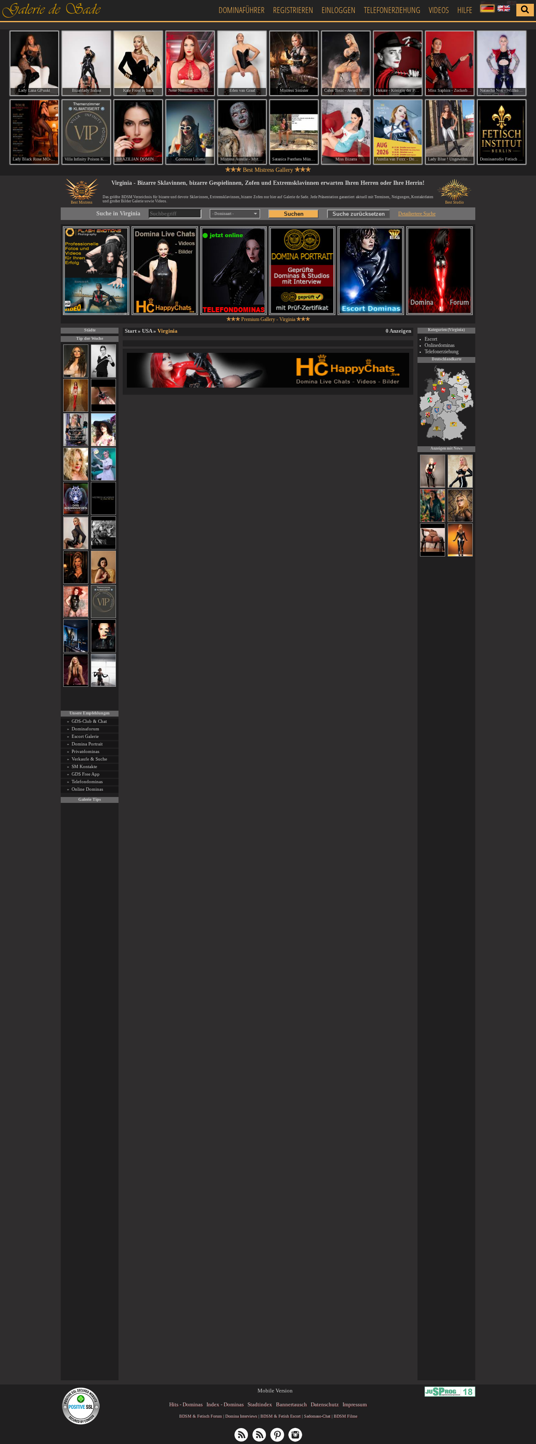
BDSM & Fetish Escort (280, 1416)
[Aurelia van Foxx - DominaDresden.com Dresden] (398, 132)
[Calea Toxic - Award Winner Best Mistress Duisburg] (346, 63)
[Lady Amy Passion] (75, 616)
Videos (439, 10)
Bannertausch (291, 1404)
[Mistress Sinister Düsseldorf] (294, 63)
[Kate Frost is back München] (138, 63)
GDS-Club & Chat (89, 721)
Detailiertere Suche (417, 214)
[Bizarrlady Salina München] (86, 63)
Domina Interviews (241, 1416)
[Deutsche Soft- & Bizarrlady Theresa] (75, 685)
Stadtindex (259, 1404)
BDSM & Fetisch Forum (200, 1416)
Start (131, 331)
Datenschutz (325, 1404)
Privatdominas (85, 751)
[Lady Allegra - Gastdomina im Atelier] (432, 521)
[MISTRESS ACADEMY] (103, 513)
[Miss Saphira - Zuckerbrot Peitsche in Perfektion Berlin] (450, 63)
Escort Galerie (85, 736)
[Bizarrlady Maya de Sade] (103, 651)
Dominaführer (242, 10)
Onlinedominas (440, 345)
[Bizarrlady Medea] (103, 582)
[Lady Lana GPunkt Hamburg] (34, 63)
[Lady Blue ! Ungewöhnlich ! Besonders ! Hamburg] (450, 132)
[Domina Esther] (432, 486)
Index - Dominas (225, 1404)
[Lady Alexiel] (103, 376)
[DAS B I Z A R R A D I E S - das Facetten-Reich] (75, 513)
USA (147, 331)
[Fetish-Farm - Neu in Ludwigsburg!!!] (75, 651)
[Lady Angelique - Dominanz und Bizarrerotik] (75, 445)
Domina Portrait (87, 743)
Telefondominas (87, 781)
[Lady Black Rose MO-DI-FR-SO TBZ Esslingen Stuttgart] (34, 132)
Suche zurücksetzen (358, 214)
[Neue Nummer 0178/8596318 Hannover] (190, 63)
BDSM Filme (345, 1416)
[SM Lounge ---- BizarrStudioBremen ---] (103, 410)
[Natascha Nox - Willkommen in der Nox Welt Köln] (502, 63)
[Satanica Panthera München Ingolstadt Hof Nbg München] (294, 132)
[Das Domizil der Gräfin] (103, 548)
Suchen (294, 214)
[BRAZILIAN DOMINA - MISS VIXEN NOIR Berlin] (138, 132)
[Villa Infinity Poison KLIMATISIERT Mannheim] (86, 132)
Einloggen (339, 10)
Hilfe (464, 10)
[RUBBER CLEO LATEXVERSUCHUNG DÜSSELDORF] (460, 555)
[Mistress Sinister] (103, 479)
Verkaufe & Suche (89, 758)
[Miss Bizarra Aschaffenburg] (346, 132)
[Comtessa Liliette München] (190, 132)
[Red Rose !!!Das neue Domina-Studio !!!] (75, 582)
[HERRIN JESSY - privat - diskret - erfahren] (460, 521)
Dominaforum (85, 728)
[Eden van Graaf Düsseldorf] (242, 63)
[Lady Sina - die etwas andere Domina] (432, 555)
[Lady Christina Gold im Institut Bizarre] (460, 486)
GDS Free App (86, 773)
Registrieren (293, 10)
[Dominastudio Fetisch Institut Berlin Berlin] (502, 132)
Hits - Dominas (186, 1404)
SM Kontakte (84, 766)
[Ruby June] (75, 410)
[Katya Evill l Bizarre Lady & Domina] (75, 548)
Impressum (355, 1404)
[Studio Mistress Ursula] (75, 479)
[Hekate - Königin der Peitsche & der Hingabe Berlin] (398, 63)
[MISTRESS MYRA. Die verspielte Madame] (103, 445)
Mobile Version (275, 1390)
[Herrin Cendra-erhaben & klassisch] (75, 376)
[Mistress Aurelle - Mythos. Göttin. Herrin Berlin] (242, 132)
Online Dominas (87, 789)
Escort (431, 339)
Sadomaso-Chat (317, 1416)
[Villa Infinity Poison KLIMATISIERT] (103, 616)
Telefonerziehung (392, 10)
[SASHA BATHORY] (103, 685)
